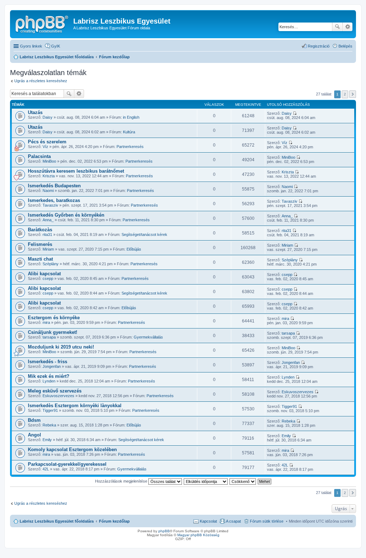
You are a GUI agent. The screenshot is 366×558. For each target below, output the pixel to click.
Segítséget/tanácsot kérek (144, 234)
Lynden (49, 381)
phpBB (164, 531)
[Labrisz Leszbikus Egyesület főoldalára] (42, 23)
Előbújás (134, 249)
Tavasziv (50, 205)
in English (131, 117)
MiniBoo (49, 161)
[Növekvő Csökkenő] (243, 481)
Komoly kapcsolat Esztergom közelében (72, 449)
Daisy (48, 117)
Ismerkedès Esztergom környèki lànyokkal (75, 405)
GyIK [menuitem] (55, 46)
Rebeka (49, 425)
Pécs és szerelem (47, 141)
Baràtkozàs (40, 229)
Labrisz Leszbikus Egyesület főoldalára (57, 521)
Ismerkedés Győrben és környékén (66, 215)
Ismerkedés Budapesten (54, 185)
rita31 (47, 234)
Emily (47, 440)
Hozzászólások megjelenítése (121, 481)
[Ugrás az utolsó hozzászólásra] (295, 113)
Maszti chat (40, 259)
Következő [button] (352, 94)
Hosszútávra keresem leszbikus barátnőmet (76, 171)
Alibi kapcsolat (44, 273)
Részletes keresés (347, 27)
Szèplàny (51, 264)
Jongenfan (52, 366)
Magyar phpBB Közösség (198, 535)
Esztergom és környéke (54, 317)
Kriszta (49, 176)
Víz (45, 146)
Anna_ (48, 220)
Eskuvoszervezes (58, 396)
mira (46, 322)
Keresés (337, 27)
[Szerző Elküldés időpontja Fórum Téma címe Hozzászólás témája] (206, 481)
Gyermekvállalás (148, 337)
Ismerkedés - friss (47, 361)
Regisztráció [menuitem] (319, 46)
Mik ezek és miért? (48, 376)
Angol (34, 435)
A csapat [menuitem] (233, 521)
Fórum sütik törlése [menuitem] (266, 521)
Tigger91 (50, 410)
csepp (48, 278)
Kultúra (129, 132)
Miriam (48, 249)
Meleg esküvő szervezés (54, 391)
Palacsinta (39, 156)
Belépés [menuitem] (345, 46)
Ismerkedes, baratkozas (54, 200)
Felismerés (40, 244)
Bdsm (34, 420)
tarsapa (49, 337)
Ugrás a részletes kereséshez (40, 81)
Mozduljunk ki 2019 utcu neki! (61, 347)
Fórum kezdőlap (114, 521)
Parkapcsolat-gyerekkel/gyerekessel (67, 464)
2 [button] (345, 94)
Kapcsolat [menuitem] (208, 521)
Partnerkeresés (130, 146)
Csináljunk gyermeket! (52, 332)
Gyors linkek (31, 46)
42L (46, 469)
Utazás (35, 112)
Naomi (48, 190)
